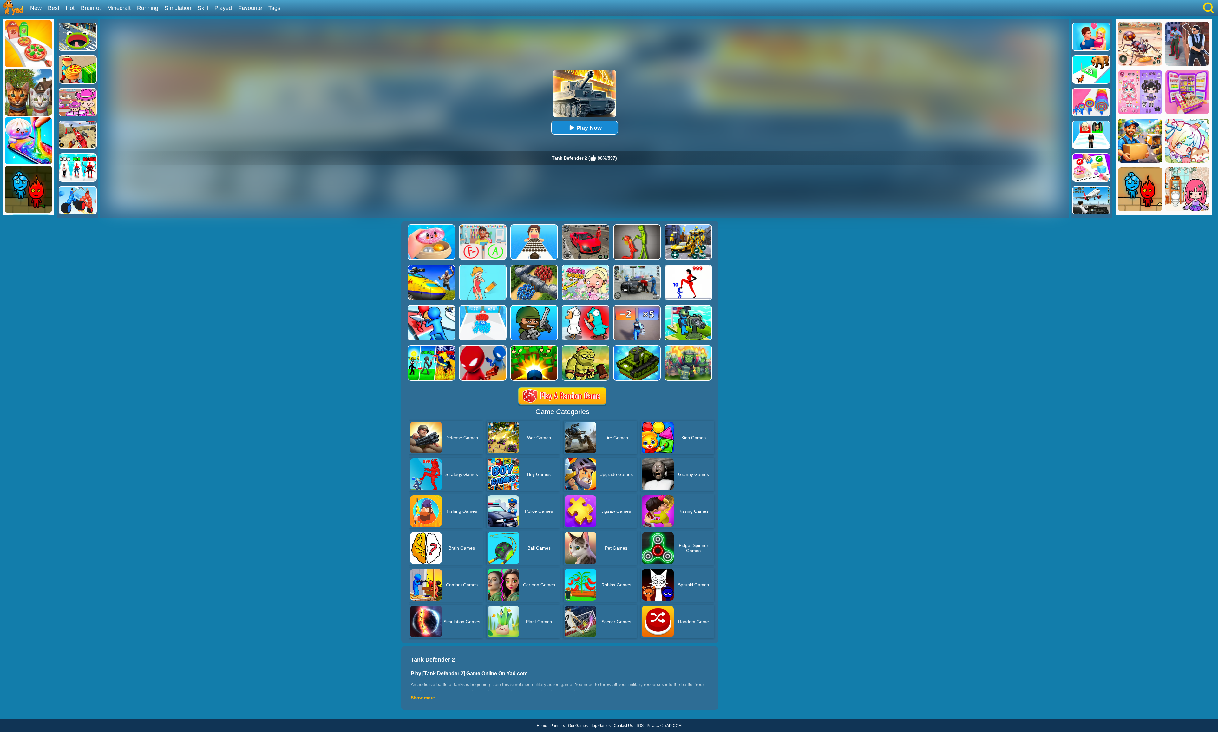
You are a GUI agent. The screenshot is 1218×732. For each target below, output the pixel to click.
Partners (557, 725)
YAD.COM (673, 725)
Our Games (578, 725)
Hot (70, 8)
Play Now (589, 128)
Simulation (178, 8)
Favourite (250, 8)
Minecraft (119, 8)
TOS (640, 725)
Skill (203, 8)
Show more (423, 697)
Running (147, 8)
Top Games (601, 725)
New (36, 8)
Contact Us (623, 725)
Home (542, 725)
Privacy (653, 725)
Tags (274, 8)
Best (53, 8)
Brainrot (91, 8)
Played (223, 8)
